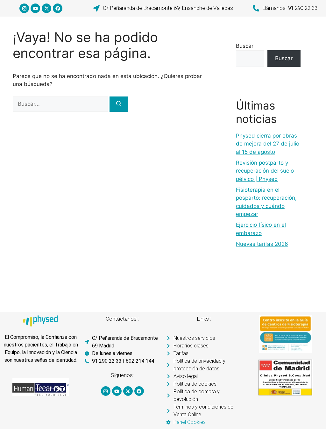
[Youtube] (35, 8)
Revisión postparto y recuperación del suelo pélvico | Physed (265, 171)
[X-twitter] (46, 8)
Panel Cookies (190, 422)
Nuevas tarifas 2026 (262, 244)
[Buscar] (119, 104)
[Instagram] (24, 8)
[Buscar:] (61, 104)
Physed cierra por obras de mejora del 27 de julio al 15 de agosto (267, 143)
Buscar (244, 46)
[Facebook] (57, 8)
